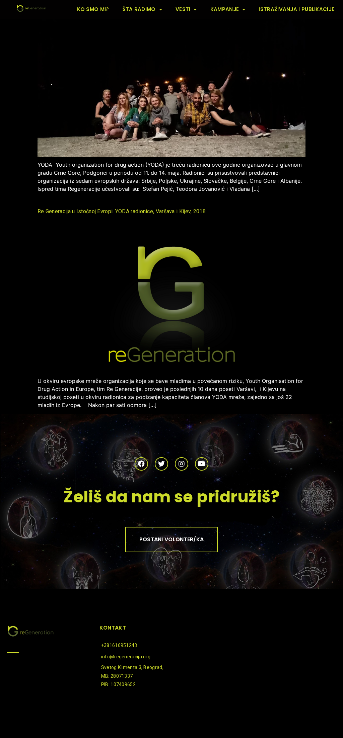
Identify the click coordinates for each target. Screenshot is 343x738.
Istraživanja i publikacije (296, 9)
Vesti (183, 9)
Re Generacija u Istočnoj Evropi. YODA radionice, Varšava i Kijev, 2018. (122, 211)
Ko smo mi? (93, 9)
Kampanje (224, 9)
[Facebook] (141, 464)
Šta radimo (139, 9)
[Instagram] (181, 464)
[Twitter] (161, 464)
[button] (171, 539)
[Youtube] (201, 464)
